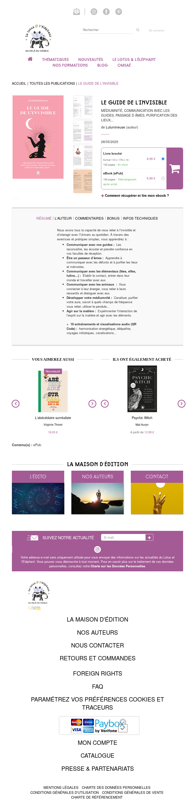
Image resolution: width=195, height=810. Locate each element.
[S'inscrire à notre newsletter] (79, 11)
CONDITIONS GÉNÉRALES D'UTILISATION (64, 792)
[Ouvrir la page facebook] (106, 11)
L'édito (38, 476)
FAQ (97, 686)
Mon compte (97, 742)
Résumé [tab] (44, 218)
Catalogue (97, 755)
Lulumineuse (115, 127)
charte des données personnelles (116, 787)
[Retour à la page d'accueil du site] (38, 38)
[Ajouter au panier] (174, 168)
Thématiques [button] (55, 59)
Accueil (19, 83)
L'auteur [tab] (63, 218)
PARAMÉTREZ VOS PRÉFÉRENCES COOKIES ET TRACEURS (97, 703)
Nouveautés (90, 59)
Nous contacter (97, 645)
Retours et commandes (98, 658)
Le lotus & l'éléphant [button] (134, 59)
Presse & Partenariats (97, 768)
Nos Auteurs (97, 632)
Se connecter (156, 30)
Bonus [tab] (113, 218)
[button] (38, 137)
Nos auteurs (97, 476)
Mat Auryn (142, 424)
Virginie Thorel (53, 424)
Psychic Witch (142, 417)
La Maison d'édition (97, 619)
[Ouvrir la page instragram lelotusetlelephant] (97, 548)
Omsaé (124, 65)
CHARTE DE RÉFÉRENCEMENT (97, 797)
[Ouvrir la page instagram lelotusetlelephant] (94, 11)
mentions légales (61, 787)
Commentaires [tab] (89, 218)
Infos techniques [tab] (140, 218)
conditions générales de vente (133, 792)
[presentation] (14, 404)
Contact (157, 476)
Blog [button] (102, 65)
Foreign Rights (97, 673)
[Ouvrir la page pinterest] (118, 11)
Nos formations (70, 65)
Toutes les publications (52, 83)
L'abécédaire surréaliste (53, 417)
